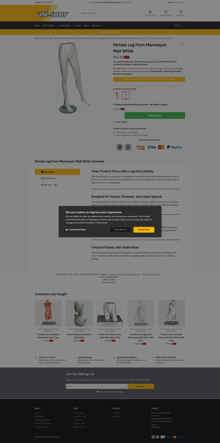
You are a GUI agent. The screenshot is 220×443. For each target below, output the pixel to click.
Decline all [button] (121, 229)
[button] (76, 229)
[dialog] (110, 221)
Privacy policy (101, 222)
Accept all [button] (143, 229)
